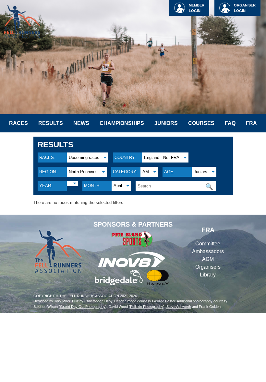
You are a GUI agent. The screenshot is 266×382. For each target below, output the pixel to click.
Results (50, 123)
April (118, 185)
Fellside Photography (146, 307)
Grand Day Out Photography (82, 307)
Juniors (166, 123)
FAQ (230, 123)
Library (208, 274)
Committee (207, 243)
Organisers (208, 267)
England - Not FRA (161, 157)
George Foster (163, 301)
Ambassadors (208, 251)
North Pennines (83, 171)
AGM (208, 259)
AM (145, 171)
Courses (201, 123)
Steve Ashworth (178, 307)
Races (18, 123)
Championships (122, 123)
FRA (251, 123)
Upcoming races (84, 157)
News (81, 123)
